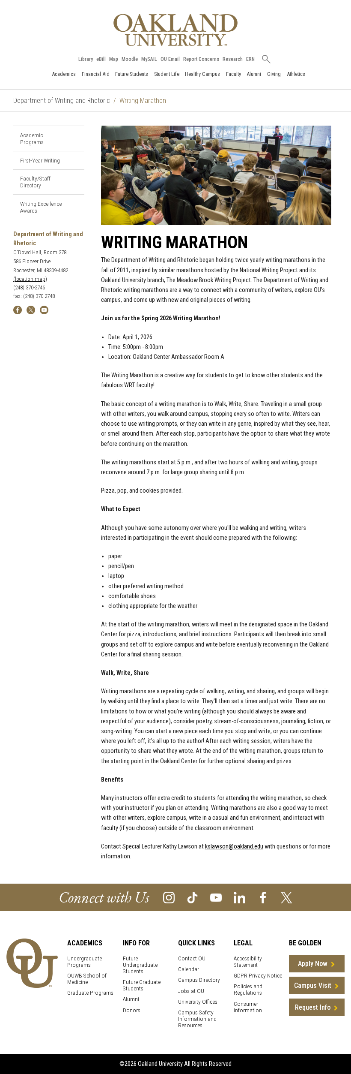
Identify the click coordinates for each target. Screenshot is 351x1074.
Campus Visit (312, 985)
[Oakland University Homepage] (175, 30)
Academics (64, 74)
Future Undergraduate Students (140, 965)
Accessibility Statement (248, 961)
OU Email (170, 59)
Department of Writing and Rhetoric (61, 100)
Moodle (130, 59)
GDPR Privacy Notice (258, 975)
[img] (17, 309)
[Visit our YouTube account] (216, 897)
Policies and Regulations (248, 989)
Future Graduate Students (142, 985)
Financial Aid (96, 74)
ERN (250, 59)
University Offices (197, 1002)
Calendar (188, 969)
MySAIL (149, 59)
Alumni (254, 74)
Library (85, 59)
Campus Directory (199, 980)
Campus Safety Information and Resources (197, 1019)
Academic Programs (32, 138)
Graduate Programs (90, 993)
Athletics (296, 74)
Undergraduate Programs (84, 961)
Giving (274, 74)
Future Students (131, 74)
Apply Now (312, 964)
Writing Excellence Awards (41, 207)
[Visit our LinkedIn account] (239, 897)
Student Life (166, 74)
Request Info (312, 1007)
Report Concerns (201, 59)
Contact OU (191, 958)
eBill (101, 59)
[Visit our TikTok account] (192, 897)
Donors (131, 1010)
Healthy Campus (202, 74)
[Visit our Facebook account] (263, 897)
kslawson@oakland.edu (234, 846)
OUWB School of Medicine (87, 978)
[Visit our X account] (286, 897)
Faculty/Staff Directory (35, 182)
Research (233, 59)
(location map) (30, 279)
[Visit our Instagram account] (169, 897)
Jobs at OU (191, 991)
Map (113, 59)
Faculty (233, 74)
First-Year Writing (40, 160)
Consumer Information (248, 1007)
